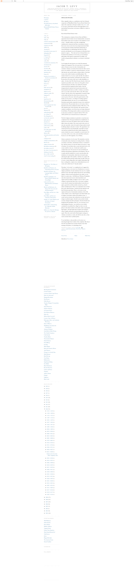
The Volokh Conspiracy (49, 333)
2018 (47, 390)
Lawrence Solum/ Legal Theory (51, 293)
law (45, 97)
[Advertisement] (50, 573)
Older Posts (87, 235)
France (45, 74)
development (47, 64)
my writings (46, 114)
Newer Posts (64, 235)
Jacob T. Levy (67, 6)
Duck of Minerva (48, 323)
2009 (47, 497)
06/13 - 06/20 (50, 451)
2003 (47, 511)
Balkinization (47, 360)
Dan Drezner (47, 299)
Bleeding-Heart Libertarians (50, 289)
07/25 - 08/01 (50, 440)
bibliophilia (46, 53)
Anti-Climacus (47, 350)
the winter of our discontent (50, 150)
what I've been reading (49, 156)
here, (86, 24)
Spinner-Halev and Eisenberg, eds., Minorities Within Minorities (50, 206)
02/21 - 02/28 (50, 481)
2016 (47, 395)
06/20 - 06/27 (50, 449)
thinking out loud (48, 152)
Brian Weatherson (48, 365)
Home (76, 235)
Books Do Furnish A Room (50, 348)
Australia (46, 49)
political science (47, 123)
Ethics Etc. (46, 314)
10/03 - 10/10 (50, 426)
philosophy (46, 120)
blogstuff (46, 55)
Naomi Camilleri (47, 541)
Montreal (46, 110)
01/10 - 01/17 (50, 492)
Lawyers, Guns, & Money (49, 318)
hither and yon (47, 87)
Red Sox (46, 142)
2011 (47, 406)
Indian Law (46, 91)
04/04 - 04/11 (50, 469)
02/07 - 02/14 (50, 485)
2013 (47, 402)
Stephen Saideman (48, 308)
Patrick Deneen (47, 340)
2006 (47, 504)
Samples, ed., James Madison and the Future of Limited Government (51, 201)
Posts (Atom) (70, 239)
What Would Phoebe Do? (49, 532)
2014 (47, 400)
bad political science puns (49, 51)
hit (44, 85)
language (46, 95)
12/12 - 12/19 (50, 411)
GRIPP (45, 81)
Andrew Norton (47, 373)
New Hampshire (47, 116)
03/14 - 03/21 (50, 476)
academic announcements (49, 41)
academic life (47, 43)
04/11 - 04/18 (50, 467)
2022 (47, 386)
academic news (47, 45)
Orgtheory (46, 377)
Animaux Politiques (48, 329)
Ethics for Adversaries (49, 295)
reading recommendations (49, 140)
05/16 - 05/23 (50, 460)
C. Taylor (46, 57)
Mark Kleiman (47, 354)
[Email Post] (81, 227)
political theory (80, 229)
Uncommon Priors (48, 310)
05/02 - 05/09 (50, 462)
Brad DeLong (47, 356)
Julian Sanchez (47, 522)
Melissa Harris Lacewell (49, 316)
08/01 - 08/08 (50, 438)
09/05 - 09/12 (50, 433)
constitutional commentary (50, 62)
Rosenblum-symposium (49, 146)
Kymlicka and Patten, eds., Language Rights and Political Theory (51, 173)
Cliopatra (46, 371)
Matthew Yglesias (48, 526)
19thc (45, 39)
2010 (47, 409)
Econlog (46, 344)
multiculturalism (47, 112)
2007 (47, 502)
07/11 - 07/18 (50, 445)
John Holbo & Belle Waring (50, 331)
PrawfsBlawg (47, 342)
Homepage (46, 17)
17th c (45, 35)
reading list (46, 138)
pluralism (46, 121)
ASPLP (45, 47)
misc (45, 108)
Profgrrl (45, 375)
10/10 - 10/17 (50, 424)
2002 (47, 513)
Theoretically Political (49, 338)
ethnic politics (47, 70)
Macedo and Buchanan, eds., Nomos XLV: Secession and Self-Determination (50, 188)
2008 (47, 499)
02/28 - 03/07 (50, 478)
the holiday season (48, 148)
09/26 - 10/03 (50, 429)
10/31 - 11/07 (50, 420)
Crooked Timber (47, 291)
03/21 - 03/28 (50, 474)
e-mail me (46, 19)
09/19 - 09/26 (50, 431)
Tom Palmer (46, 358)
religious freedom (48, 144)
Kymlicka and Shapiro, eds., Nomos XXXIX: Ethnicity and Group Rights (51, 178)
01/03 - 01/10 (50, 494)
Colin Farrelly (47, 335)
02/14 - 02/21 (50, 483)
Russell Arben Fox (48, 367)
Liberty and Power (48, 369)
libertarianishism (71, 229)
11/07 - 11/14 (50, 417)
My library (46, 21)
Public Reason (47, 301)
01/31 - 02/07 (50, 487)
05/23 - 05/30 (50, 458)
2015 (47, 397)
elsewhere (46, 68)
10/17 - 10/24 (50, 422)
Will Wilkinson (47, 520)
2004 (47, 508)
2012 (47, 404)
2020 (47, 388)
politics (63, 230)
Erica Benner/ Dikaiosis (49, 312)
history (45, 83)
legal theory (46, 99)
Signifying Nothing (48, 362)
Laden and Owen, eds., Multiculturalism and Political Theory (51, 183)
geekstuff (46, 79)
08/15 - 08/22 (50, 436)
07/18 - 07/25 (50, 442)
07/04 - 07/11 (50, 447)
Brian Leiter (46, 379)
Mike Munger (47, 346)
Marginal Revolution (48, 297)
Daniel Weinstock (48, 306)
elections (46, 66)
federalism (46, 72)
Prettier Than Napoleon (49, 530)
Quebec (45, 133)
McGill (45, 103)
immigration (46, 89)
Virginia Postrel (47, 528)
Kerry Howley (47, 524)
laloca (45, 536)
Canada (45, 59)
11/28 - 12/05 (50, 413)
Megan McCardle (48, 538)
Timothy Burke (47, 337)
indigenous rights (48, 93)
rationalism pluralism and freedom (51, 135)
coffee (45, 61)
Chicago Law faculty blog (49, 352)
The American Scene (48, 540)
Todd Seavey (47, 534)
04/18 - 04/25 (50, 465)
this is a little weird (48, 154)
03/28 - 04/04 (50, 471)
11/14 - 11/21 (50, 415)
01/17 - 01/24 (50, 490)
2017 (47, 393)
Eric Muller (46, 363)
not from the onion (48, 118)
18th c (45, 37)
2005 (47, 506)
